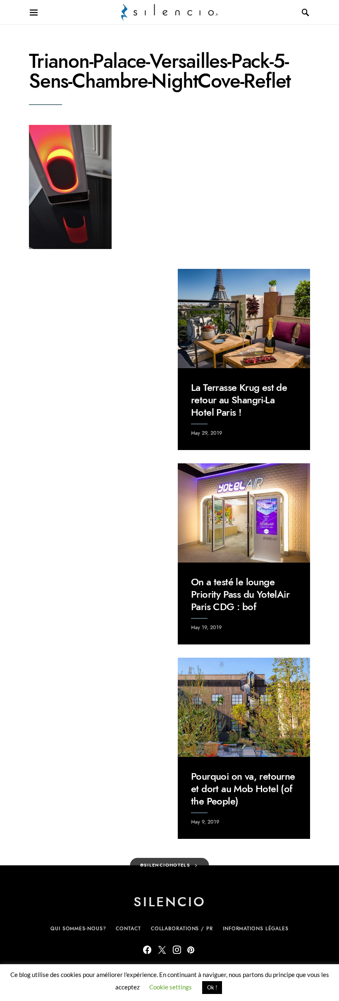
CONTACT (128, 928)
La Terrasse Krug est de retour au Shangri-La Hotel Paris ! (239, 400)
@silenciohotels (165, 865)
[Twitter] (162, 950)
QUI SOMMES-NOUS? (78, 928)
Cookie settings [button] (170, 987)
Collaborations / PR (182, 928)
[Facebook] (147, 950)
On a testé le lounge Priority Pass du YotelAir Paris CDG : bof (240, 594)
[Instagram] (177, 950)
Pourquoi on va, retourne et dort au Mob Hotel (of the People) (243, 788)
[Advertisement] (95, 320)
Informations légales (256, 928)
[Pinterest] (190, 950)
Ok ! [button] (212, 987)
